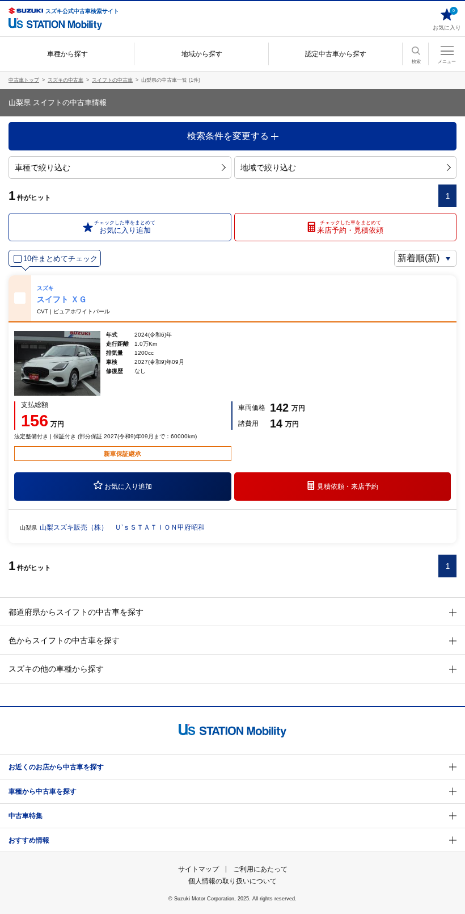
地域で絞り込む (268, 167)
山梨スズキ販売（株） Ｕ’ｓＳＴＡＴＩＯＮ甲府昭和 (122, 527)
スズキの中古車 (65, 80)
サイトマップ (198, 869)
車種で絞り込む (42, 167)
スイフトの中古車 (112, 80)
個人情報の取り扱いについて (232, 881)
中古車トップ (24, 80)
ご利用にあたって (260, 869)
